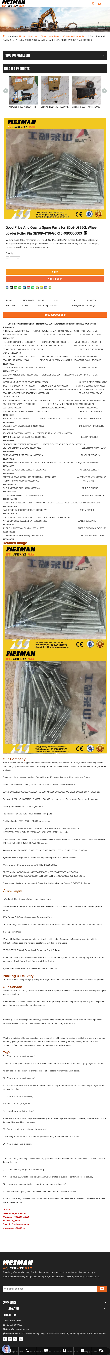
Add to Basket (55, 279)
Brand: (41, 300)
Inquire (55, 271)
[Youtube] (21, 1339)
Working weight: (78, 305)
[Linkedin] (10, 1339)
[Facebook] (5, 1339)
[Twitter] (15, 1339)
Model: (9, 300)
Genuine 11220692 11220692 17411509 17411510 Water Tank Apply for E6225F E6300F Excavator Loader (23, 107)
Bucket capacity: (45, 305)
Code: (73, 300)
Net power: (11, 305)
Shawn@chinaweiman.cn (17, 1329)
